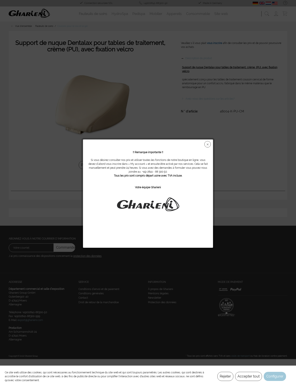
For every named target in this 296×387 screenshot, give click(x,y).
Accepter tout (248, 376)
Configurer (274, 376)
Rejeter (225, 376)
